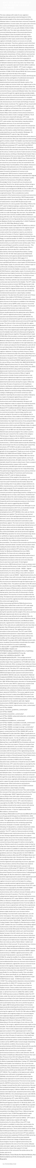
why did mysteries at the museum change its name (17, 5)
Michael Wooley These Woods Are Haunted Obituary (16, 1154)
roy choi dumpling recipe (9, 1164)
